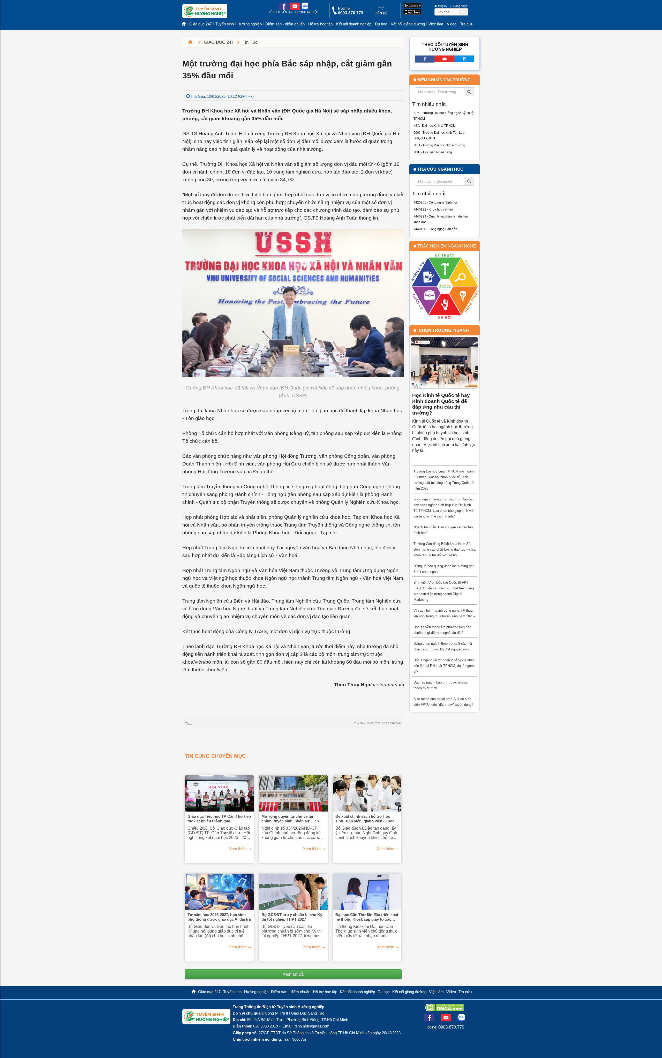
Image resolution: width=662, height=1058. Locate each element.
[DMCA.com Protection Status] (444, 1009)
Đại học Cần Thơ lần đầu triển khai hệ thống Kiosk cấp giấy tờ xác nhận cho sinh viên (366, 917)
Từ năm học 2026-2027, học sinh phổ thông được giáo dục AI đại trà (219, 916)
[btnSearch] (463, 11)
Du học (381, 24)
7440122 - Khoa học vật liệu (433, 209)
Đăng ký (442, 5)
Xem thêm (238, 849)
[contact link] (381, 14)
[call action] (347, 13)
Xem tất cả (293, 974)
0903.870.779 (451, 1027)
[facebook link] (284, 9)
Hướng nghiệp (249, 24)
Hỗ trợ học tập (320, 24)
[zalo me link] (304, 9)
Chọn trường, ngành (444, 330)
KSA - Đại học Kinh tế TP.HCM (434, 125)
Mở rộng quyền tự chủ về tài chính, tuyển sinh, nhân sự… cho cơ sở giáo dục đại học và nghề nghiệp (291, 818)
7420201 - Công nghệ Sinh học (435, 202)
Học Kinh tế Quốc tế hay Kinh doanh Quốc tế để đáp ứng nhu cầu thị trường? (441, 404)
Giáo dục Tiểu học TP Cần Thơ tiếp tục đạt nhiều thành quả (219, 818)
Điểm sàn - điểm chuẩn (285, 24)
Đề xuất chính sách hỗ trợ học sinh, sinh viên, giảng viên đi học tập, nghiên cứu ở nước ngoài (364, 818)
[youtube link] (295, 9)
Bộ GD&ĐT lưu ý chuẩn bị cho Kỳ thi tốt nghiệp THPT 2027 (291, 916)
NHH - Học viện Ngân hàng (432, 152)
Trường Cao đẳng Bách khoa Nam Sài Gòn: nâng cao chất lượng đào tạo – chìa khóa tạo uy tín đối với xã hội (444, 549)
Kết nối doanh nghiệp (353, 24)
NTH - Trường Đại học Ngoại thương (439, 145)
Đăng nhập (460, 5)
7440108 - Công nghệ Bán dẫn (435, 229)
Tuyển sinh (224, 24)
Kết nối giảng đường (408, 24)
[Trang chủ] (192, 42)
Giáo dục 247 (200, 24)
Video (451, 24)
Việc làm (435, 24)
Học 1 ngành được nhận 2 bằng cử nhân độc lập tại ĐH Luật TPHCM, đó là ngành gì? (444, 665)
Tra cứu (466, 24)
